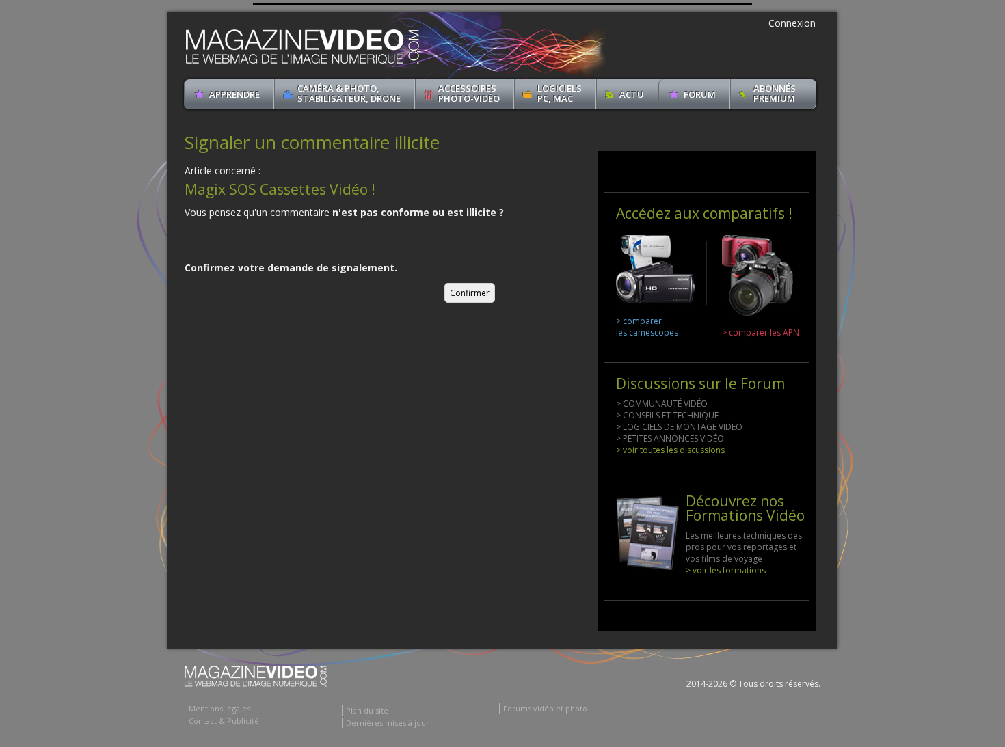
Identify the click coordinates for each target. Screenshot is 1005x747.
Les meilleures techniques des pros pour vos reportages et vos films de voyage (744, 547)
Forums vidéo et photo (545, 708)
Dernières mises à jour (387, 723)
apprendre (234, 94)
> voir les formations (726, 570)
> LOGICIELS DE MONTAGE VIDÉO (679, 427)
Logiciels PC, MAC (559, 93)
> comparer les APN (760, 332)
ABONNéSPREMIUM (774, 93)
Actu (631, 94)
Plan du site (367, 710)
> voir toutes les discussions (670, 450)
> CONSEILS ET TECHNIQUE (667, 415)
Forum (700, 94)
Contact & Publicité (224, 721)
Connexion (792, 22)
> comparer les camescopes (647, 326)
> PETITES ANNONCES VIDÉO (670, 438)
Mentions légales (219, 708)
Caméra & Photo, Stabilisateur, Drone (349, 93)
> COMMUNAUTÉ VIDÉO (662, 403)
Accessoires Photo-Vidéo (469, 93)
